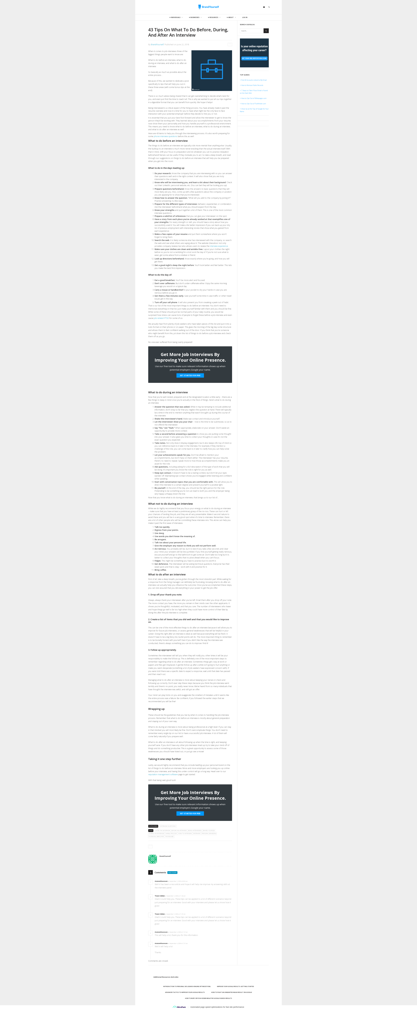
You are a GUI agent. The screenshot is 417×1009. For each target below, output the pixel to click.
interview (196, 833)
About (231, 17)
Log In (244, 17)
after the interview (162, 830)
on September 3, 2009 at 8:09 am (178, 881)
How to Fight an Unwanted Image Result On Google (231, 992)
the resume (169, 837)
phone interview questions (165, 136)
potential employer (156, 837)
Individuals (175, 17)
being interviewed (195, 830)
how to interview (185, 833)
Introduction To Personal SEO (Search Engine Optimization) (186, 986)
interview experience (219, 246)
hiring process (171, 833)
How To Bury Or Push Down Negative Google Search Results (208, 998)
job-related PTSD (161, 318)
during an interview (156, 833)
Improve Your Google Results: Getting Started (235, 986)
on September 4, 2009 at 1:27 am (178, 932)
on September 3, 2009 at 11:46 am (175, 896)
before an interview (179, 830)
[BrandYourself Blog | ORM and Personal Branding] (208, 7)
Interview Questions (168, 826)
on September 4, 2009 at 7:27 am (178, 943)
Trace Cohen (160, 896)
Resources (213, 17)
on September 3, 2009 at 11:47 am (175, 914)
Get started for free (190, 375)
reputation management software (163, 774)
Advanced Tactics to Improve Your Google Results (185, 992)
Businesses (194, 17)
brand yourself (209, 830)
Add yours (172, 872)
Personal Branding (209, 833)
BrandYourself (157, 44)
